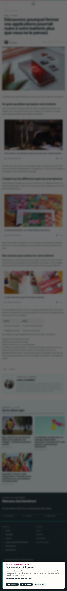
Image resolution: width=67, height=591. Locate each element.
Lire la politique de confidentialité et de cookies (19, 578)
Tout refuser (12, 584)
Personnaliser (39, 584)
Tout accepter (26, 584)
